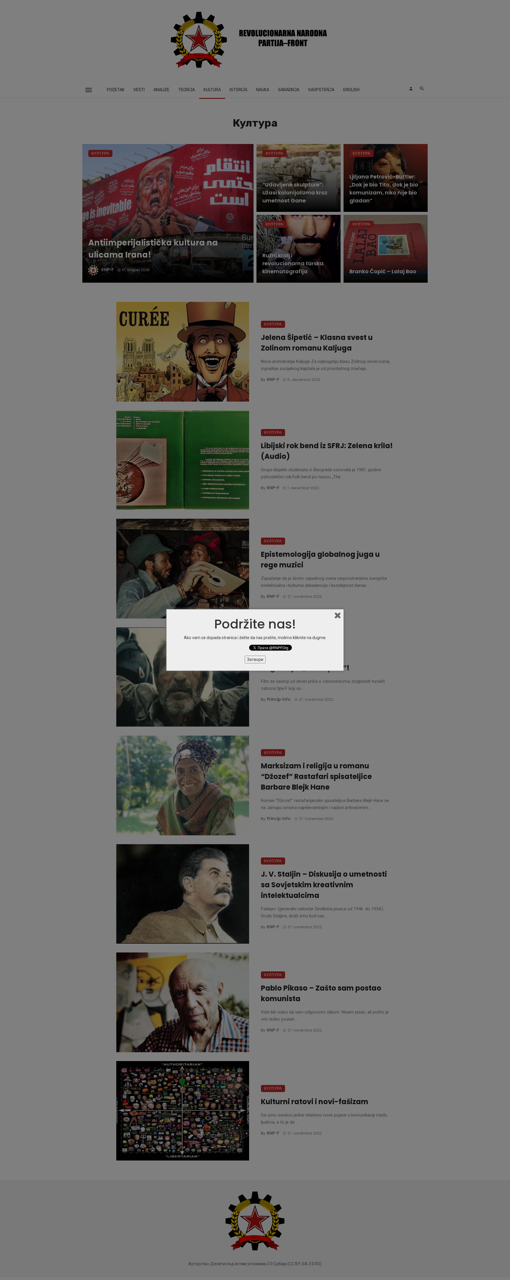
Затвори (255, 659)
